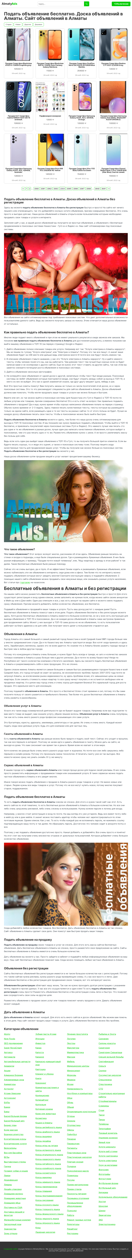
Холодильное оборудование (113, 1197)
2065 (69, 189)
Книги (38, 1078)
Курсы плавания (43, 1191)
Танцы (102, 1119)
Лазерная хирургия (45, 1232)
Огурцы (71, 1116)
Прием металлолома (77, 1184)
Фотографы (104, 1174)
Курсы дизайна (43, 1141)
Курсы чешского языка (47, 1218)
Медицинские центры (78, 1066)
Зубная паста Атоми (45, 1034)
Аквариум (9, 1066)
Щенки (102, 1210)
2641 (104, 189)
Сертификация (106, 1061)
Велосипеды (10, 1148)
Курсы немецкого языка (47, 1182)
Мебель (71, 1061)
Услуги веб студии (108, 1151)
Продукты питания (76, 1193)
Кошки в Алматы (43, 1122)
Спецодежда (105, 1079)
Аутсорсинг (10, 1098)
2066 (75, 189)
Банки (7, 1107)
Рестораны (72, 1233)
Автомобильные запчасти (17, 1061)
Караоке (39, 1057)
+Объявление (121, 4)
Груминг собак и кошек (16, 1171)
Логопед (71, 1038)
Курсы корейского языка (48, 1168)
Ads (9, 4)
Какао (38, 1047)
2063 (56, 189)
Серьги (102, 1066)
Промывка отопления (78, 1198)
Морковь (71, 1075)
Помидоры (72, 1175)
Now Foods (9, 1038)
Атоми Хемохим (12, 1093)
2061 (43, 189)
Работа (70, 1215)
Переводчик (73, 1143)
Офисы (70, 1130)
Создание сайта (11, 1249)
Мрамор (71, 1079)
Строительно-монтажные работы (112, 1095)
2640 (97, 189)
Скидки (102, 1070)
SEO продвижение (13, 1043)
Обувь (70, 1102)
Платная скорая (75, 1162)
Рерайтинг (72, 1229)
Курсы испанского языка (48, 1150)
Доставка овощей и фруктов (14, 1213)
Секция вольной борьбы (111, 1057)
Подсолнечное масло (78, 1171)
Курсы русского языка (47, 1205)
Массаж (71, 1057)
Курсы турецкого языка (47, 1209)
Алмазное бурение (13, 1075)
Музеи (70, 1084)
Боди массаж (11, 1130)
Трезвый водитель (108, 1133)
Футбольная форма (108, 1183)
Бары (6, 1111)
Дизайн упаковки (13, 1189)
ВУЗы (6, 1157)
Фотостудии (105, 1178)
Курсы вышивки (43, 1136)
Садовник (104, 1038)
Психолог (72, 1210)
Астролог (9, 1088)
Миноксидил (73, 1070)
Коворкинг (40, 1083)
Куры (38, 1227)
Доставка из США (13, 1207)
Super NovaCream (13, 1047)
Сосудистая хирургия (110, 1075)
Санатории (104, 1047)
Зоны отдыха (10, 1233)
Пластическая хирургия (79, 1157)
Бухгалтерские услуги (15, 1143)
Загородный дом (12, 1224)
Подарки (71, 1166)
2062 (49, 189)
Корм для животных (45, 1113)
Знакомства (10, 1229)
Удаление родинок (108, 1137)
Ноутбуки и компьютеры (80, 1093)
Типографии (105, 1128)
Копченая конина (44, 1109)
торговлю (25, 582)
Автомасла (9, 1057)
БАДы (7, 1102)
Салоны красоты (107, 1043)
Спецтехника (105, 1084)
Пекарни (71, 1139)
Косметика (41, 1118)
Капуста (39, 1052)
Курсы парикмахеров (46, 1186)
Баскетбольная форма (15, 1116)
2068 (88, 189)
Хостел (102, 1201)
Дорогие (27, 24)
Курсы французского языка (49, 1214)
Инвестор (40, 1043)
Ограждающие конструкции (81, 1111)
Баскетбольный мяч (14, 1121)
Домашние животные (15, 1198)
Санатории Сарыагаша (110, 1052)
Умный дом (104, 1142)
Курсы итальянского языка (49, 1154)
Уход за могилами (108, 1165)
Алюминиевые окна (14, 1079)
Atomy (7, 1034)
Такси (102, 1115)
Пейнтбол (72, 1134)
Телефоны (104, 1124)
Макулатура (73, 1047)
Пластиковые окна (76, 1152)
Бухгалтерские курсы (15, 1139)
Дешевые (38, 24)
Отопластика (73, 1125)
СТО (101, 1088)
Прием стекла (74, 1189)
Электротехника (107, 1224)
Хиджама (103, 1192)
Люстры (71, 1043)
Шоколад (103, 1206)
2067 (82, 189)
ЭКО (101, 1220)
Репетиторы (73, 1224)
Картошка (40, 1069)
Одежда (71, 1121)
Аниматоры (10, 1084)
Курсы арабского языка (47, 1132)
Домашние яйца (12, 1203)
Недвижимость (75, 1088)
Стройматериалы (108, 1101)
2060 (36, 189)
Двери (7, 1175)
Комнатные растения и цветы (47, 1089)
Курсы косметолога (45, 1173)
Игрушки (39, 1038)
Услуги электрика (108, 1160)
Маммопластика (75, 1052)
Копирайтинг (41, 1100)
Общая (70, 1107)
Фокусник (104, 1169)
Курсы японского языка (47, 1223)
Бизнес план (10, 1125)
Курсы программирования (48, 1195)
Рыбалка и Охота (107, 1034)
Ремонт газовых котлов (79, 1220)
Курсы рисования (44, 1200)
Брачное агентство (13, 1134)
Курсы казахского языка (48, 1159)
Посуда (71, 1180)
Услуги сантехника (108, 1156)
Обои (69, 1098)
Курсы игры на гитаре (46, 1145)
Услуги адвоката (107, 1147)
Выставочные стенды (15, 1162)
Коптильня (40, 1104)
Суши (101, 1110)
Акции (7, 1070)
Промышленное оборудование (75, 1204)
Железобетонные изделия (17, 1220)
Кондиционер (42, 1095)
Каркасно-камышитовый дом (48, 1063)
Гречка (7, 1166)
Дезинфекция (11, 1180)
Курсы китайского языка (48, 1164)
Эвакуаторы (105, 1215)
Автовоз (8, 1052)
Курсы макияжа (43, 1177)
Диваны (8, 1184)
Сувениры (104, 1106)
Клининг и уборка (44, 1074)
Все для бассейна (13, 1152)
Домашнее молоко (13, 1193)
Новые (17, 24)
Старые (8, 24)
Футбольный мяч (107, 1188)
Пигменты (72, 1148)
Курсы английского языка (48, 1127)
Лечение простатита (77, 1034)
